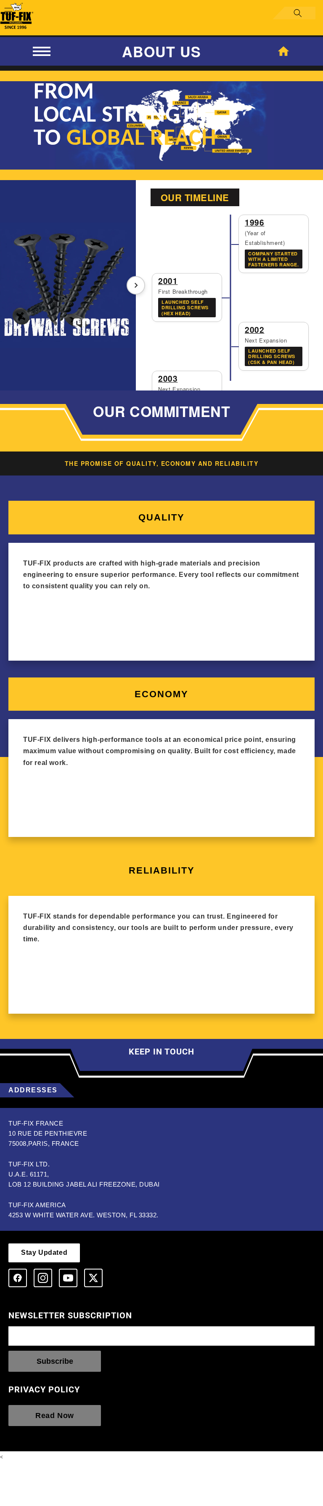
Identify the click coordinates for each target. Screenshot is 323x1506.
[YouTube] (68, 1278)
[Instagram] (43, 1278)
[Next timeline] (136, 285)
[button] (9, 11)
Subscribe (55, 1361)
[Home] (283, 51)
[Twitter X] (93, 1278)
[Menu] (41, 51)
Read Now (54, 1415)
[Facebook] (17, 1278)
